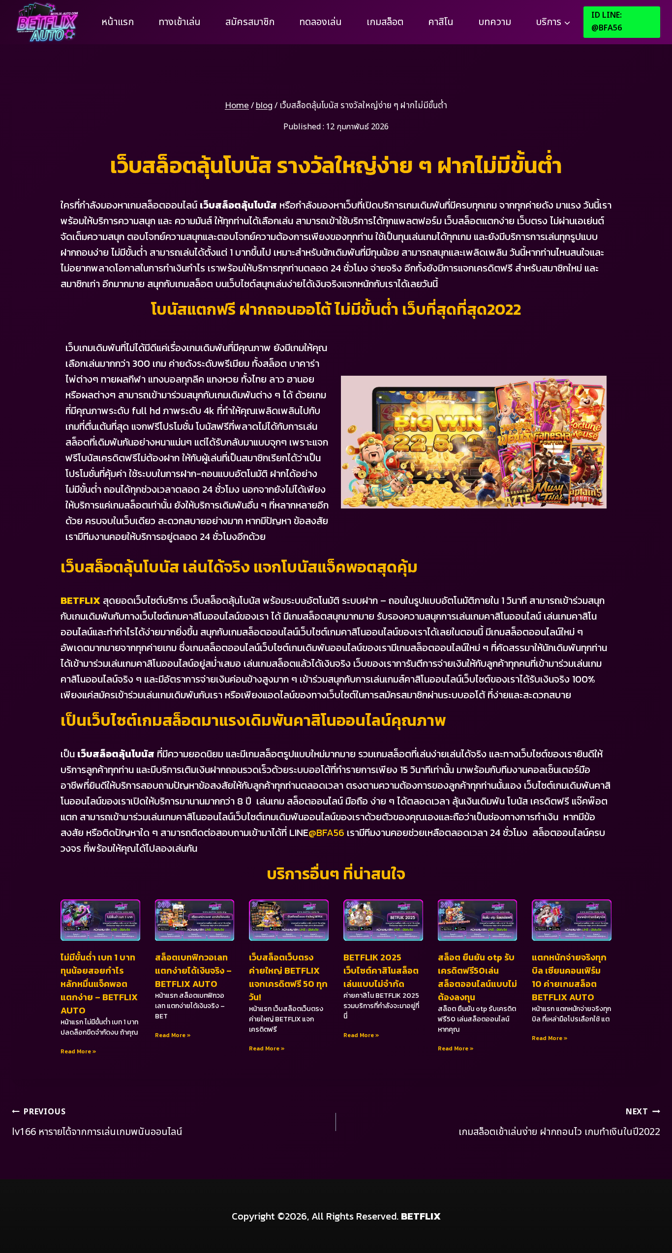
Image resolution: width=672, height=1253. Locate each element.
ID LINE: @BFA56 (606, 21)
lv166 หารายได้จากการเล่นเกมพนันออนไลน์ (97, 1122)
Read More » (78, 1051)
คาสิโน (441, 22)
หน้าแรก (117, 22)
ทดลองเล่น (320, 22)
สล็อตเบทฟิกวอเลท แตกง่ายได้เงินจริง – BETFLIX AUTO (193, 970)
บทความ (494, 22)
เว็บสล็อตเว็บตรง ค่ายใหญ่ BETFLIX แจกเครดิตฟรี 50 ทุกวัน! (288, 977)
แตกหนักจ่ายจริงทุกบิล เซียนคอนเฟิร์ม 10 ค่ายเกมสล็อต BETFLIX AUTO (569, 977)
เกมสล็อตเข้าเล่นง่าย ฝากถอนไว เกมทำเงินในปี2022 (559, 1122)
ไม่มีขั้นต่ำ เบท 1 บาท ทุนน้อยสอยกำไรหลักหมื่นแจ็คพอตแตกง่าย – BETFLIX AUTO (99, 984)
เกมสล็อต (385, 22)
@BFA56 (326, 832)
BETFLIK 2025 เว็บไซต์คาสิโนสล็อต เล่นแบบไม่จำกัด (381, 970)
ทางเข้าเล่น (179, 22)
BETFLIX (80, 600)
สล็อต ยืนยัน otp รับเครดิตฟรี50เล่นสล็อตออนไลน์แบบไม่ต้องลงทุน (477, 977)
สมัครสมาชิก (250, 22)
